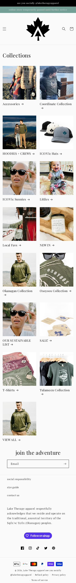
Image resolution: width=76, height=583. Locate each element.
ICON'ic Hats (49, 153)
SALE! (44, 340)
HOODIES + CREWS (17, 153)
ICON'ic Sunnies (14, 199)
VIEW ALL (10, 440)
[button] (4, 29)
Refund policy (42, 575)
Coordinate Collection (56, 104)
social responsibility (19, 479)
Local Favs (10, 245)
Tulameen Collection (55, 390)
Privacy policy (59, 575)
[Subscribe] (65, 464)
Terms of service (39, 580)
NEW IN (45, 245)
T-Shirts (9, 390)
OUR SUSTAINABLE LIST (17, 342)
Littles (44, 199)
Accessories (11, 104)
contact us (13, 495)
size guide (13, 487)
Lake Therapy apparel (34, 570)
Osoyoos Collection (54, 291)
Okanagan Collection (17, 291)
